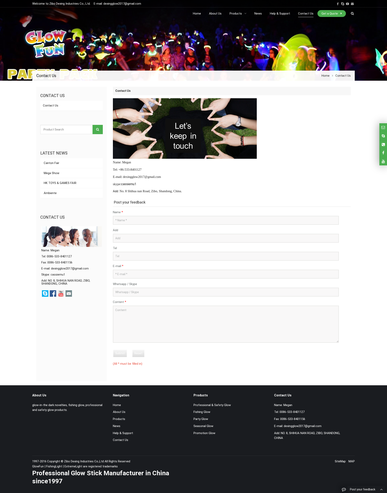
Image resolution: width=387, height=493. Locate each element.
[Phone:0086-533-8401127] (383, 144)
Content (119, 302)
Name (118, 212)
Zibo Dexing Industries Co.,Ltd (84, 461)
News (116, 426)
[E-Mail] (352, 4)
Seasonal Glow (203, 426)
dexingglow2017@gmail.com (122, 3)
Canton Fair (51, 163)
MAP (352, 461)
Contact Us (50, 105)
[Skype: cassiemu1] (383, 136)
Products (119, 419)
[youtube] (383, 161)
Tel (115, 248)
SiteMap (340, 461)
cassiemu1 (58, 274)
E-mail (118, 266)
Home (117, 405)
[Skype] (342, 4)
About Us (119, 412)
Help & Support (123, 433)
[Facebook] (337, 4)
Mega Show (51, 173)
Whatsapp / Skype (125, 284)
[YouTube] (347, 4)
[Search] (98, 129)
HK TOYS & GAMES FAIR (59, 183)
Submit (120, 353)
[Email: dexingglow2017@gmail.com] (383, 127)
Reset (138, 353)
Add (115, 230)
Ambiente (50, 193)
